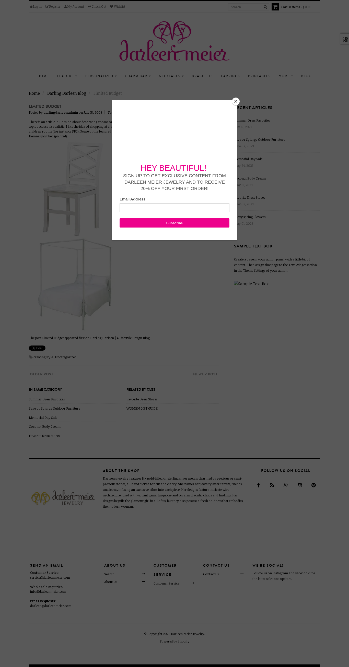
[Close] (236, 101)
